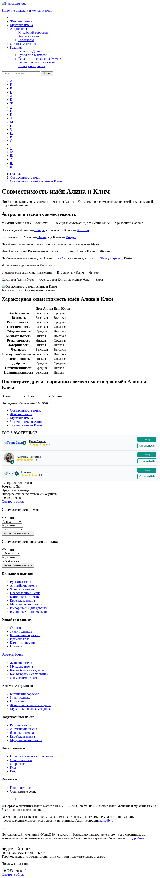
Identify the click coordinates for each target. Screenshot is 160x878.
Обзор (147, 439)
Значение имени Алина (26, 421)
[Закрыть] (3, 846)
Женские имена (21, 414)
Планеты (16, 646)
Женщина (8, 517)
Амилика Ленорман (29, 456)
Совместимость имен (25, 677)
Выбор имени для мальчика (29, 611)
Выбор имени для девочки (29, 608)
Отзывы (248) (147, 461)
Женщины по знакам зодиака (30, 705)
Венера (39, 230)
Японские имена (22, 589)
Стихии (15, 627)
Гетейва (26, 472)
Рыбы (62, 258)
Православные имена (25, 593)
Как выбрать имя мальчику (29, 674)
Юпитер (83, 230)
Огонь (42, 237)
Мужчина (8, 525)
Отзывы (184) (147, 476)
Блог (13, 767)
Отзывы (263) (147, 445)
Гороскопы (17, 701)
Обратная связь (21, 760)
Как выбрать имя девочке (28, 670)
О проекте (17, 764)
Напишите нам (20, 787)
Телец (104, 258)
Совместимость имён (25, 410)
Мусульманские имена (26, 604)
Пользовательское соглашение (31, 756)
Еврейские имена (22, 600)
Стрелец (116, 258)
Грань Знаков (37, 441)
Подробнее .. (137, 838)
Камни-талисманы (23, 642)
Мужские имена (21, 418)
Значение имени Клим (26, 425)
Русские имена (20, 582)
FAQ (13, 771)
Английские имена (23, 585)
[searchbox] (21, 73)
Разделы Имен (12, 654)
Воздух (71, 237)
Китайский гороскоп (25, 635)
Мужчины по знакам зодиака (30, 709)
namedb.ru (106, 820)
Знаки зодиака (20, 697)
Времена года (19, 639)
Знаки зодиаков (21, 631)
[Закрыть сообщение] (3, 828)
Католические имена (25, 596)
